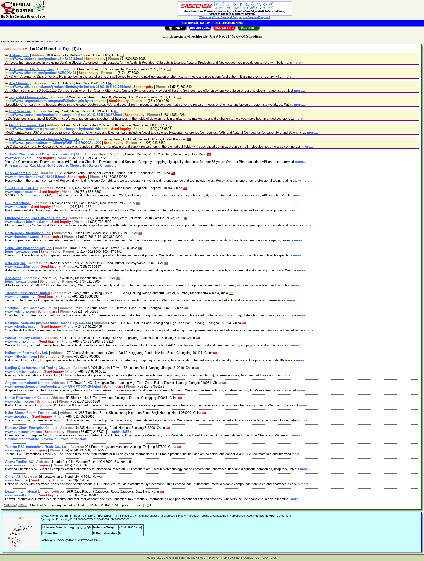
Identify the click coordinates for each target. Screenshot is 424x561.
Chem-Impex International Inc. (28, 233)
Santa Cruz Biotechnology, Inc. (28, 248)
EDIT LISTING (232, 557)
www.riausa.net (16, 207)
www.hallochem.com (21, 356)
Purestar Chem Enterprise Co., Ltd (31, 428)
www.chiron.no (16, 480)
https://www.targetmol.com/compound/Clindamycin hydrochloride (55, 101)
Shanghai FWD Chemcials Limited (31, 308)
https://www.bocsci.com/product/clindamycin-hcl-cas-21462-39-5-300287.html (63, 115)
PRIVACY (214, 557)
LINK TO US (270, 557)
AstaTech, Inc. (15, 263)
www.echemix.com (19, 401)
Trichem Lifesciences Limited (27, 293)
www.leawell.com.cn (20, 495)
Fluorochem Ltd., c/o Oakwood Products (36, 218)
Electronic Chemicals (69, 165)
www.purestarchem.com (23, 432)
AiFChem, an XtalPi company (31, 69)
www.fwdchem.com (20, 311)
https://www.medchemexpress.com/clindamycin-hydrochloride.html (56, 129)
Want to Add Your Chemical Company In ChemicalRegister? (234, 17)
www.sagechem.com (21, 192)
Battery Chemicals (102, 165)
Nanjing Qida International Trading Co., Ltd (38, 368)
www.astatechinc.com (21, 266)
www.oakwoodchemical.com (27, 222)
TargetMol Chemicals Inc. (28, 97)
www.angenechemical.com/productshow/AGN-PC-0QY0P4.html (53, 386)
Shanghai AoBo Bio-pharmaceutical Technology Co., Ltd (48, 323)
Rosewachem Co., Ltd (21, 173)
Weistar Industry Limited (23, 338)
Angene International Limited (27, 383)
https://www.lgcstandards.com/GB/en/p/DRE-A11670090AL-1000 (53, 143)
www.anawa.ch (16, 465)
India (59, 41)
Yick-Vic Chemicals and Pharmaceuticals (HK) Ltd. (43, 154)
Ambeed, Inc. (19, 55)
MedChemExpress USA (26, 125)
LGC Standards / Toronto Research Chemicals (44, 139)
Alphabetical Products (196, 22)
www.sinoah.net (17, 416)
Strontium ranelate (72, 439)
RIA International (18, 203)
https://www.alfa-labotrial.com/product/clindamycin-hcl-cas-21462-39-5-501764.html (68, 87)
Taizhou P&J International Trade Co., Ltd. (36, 447)
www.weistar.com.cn (20, 341)
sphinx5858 (121, 432)
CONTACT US (251, 557)
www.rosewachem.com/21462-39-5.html (35, 177)
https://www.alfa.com (21, 281)
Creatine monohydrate (22, 439)
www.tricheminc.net (20, 296)
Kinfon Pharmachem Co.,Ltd (26, 398)
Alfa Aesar (13, 278)
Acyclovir (48, 439)
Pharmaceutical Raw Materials (28, 165)
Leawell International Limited (27, 491)
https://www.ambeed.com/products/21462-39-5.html (44, 59)
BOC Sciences (20, 111)
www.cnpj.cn (15, 450)
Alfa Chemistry (20, 83)
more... (298, 62)
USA (43, 41)
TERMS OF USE (196, 557)
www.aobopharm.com (22, 326)
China (51, 41)
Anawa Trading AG (19, 461)
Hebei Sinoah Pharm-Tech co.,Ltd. (31, 413)
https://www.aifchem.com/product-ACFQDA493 (40, 73)
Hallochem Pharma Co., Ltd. (26, 353)
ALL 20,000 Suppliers (229, 22)
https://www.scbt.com (21, 251)
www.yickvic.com (18, 158)
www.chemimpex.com (22, 236)
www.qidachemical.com (23, 371)
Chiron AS (13, 476)
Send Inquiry (95, 59)
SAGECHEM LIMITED (21, 188)
